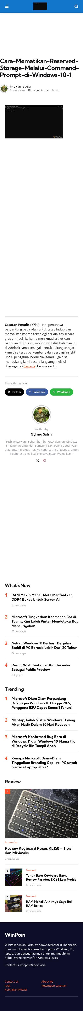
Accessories (11, 842)
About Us (47, 981)
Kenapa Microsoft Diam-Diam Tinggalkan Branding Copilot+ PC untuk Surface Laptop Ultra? (44, 762)
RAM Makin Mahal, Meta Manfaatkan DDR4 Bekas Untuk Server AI (42, 597)
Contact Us (12, 981)
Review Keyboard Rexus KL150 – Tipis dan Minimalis (38, 850)
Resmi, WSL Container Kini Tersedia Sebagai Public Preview (41, 667)
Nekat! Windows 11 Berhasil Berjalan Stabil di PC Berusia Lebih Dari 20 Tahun (44, 645)
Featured (31, 870)
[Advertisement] (41, 27)
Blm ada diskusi (38, 90)
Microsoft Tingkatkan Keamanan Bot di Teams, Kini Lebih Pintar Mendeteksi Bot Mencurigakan (45, 621)
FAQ (7, 985)
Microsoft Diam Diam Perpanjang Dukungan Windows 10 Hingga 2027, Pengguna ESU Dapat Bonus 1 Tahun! (42, 703)
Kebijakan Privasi (16, 989)
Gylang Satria (22, 86)
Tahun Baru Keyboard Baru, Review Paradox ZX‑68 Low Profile (51, 877)
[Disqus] (41, 520)
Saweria (29, 366)
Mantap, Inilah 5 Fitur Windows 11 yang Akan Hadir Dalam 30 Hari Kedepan (43, 722)
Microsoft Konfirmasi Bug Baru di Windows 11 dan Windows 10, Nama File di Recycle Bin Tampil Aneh (43, 741)
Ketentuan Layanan (54, 985)
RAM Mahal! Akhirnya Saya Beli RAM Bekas (49, 903)
